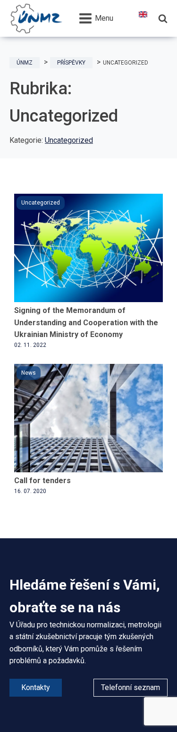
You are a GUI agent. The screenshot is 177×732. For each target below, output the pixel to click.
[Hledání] (163, 18)
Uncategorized (69, 140)
